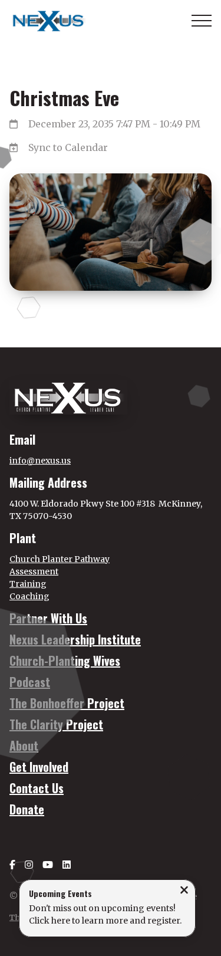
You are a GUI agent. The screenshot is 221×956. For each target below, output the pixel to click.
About (23, 745)
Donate (26, 809)
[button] (202, 21)
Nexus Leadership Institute (75, 639)
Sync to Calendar (68, 147)
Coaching (29, 596)
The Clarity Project (56, 724)
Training (28, 584)
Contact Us (36, 788)
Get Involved (38, 767)
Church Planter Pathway (59, 559)
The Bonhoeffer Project (66, 703)
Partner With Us (48, 618)
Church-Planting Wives (64, 660)
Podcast (29, 682)
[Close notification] (184, 891)
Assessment (33, 571)
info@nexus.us (40, 460)
